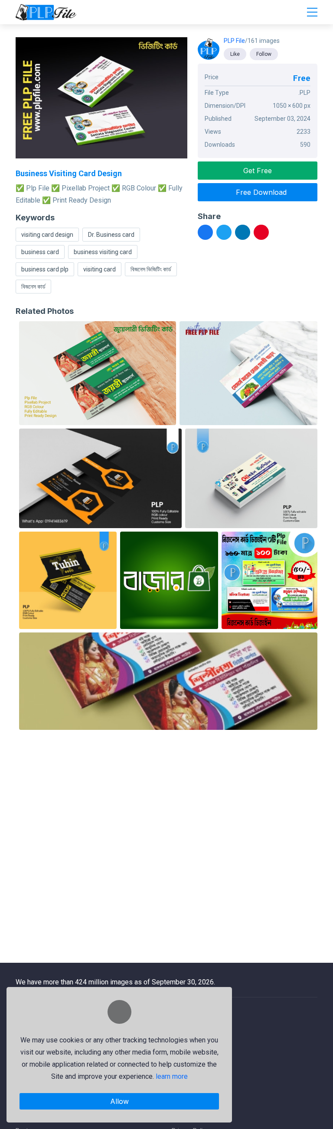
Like (235, 54)
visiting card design (47, 234)
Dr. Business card (111, 234)
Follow (263, 54)
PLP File (234, 40)
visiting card (99, 269)
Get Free (257, 170)
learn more (172, 1076)
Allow (119, 1101)
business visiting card (103, 251)
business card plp (45, 269)
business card (40, 251)
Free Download (260, 192)
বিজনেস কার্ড (33, 286)
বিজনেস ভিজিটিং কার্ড (151, 269)
